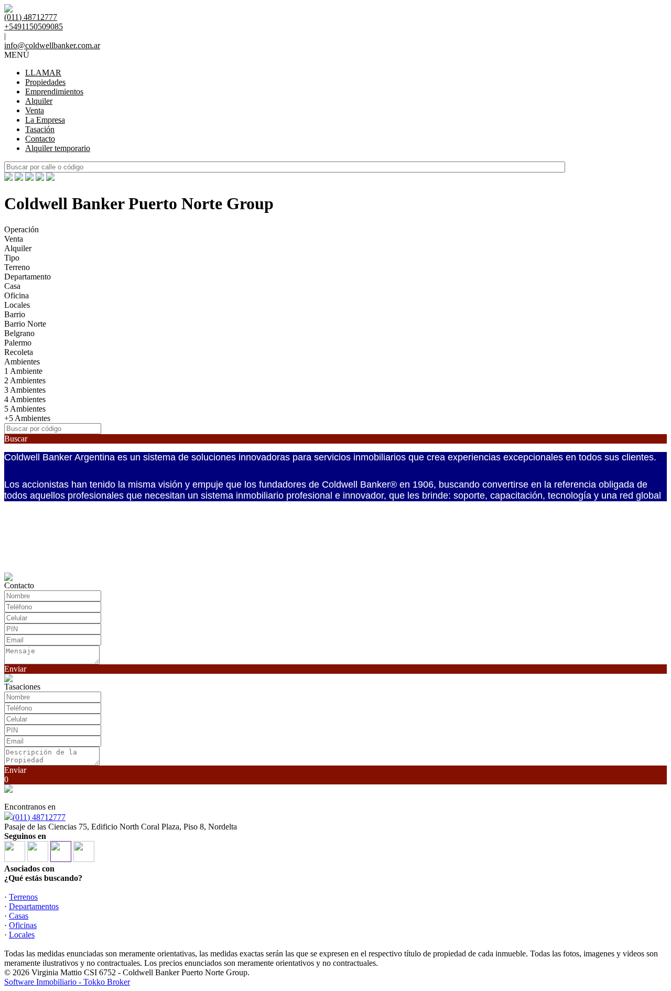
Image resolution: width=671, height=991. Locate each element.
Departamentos (34, 906)
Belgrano (19, 333)
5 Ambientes (25, 408)
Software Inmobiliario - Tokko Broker (67, 981)
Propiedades (45, 82)
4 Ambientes (25, 399)
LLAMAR (43, 72)
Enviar (15, 668)
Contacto (40, 138)
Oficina (16, 295)
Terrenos (23, 896)
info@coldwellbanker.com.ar (52, 45)
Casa (12, 286)
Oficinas (23, 925)
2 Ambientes (25, 380)
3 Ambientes (25, 389)
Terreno (17, 267)
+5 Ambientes (27, 418)
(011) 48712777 (39, 817)
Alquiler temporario (57, 148)
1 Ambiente (23, 371)
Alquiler (38, 100)
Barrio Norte (25, 323)
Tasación (40, 129)
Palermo (17, 342)
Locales (17, 304)
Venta (34, 110)
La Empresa (45, 119)
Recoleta (18, 352)
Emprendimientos (54, 91)
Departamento (27, 276)
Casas (18, 915)
